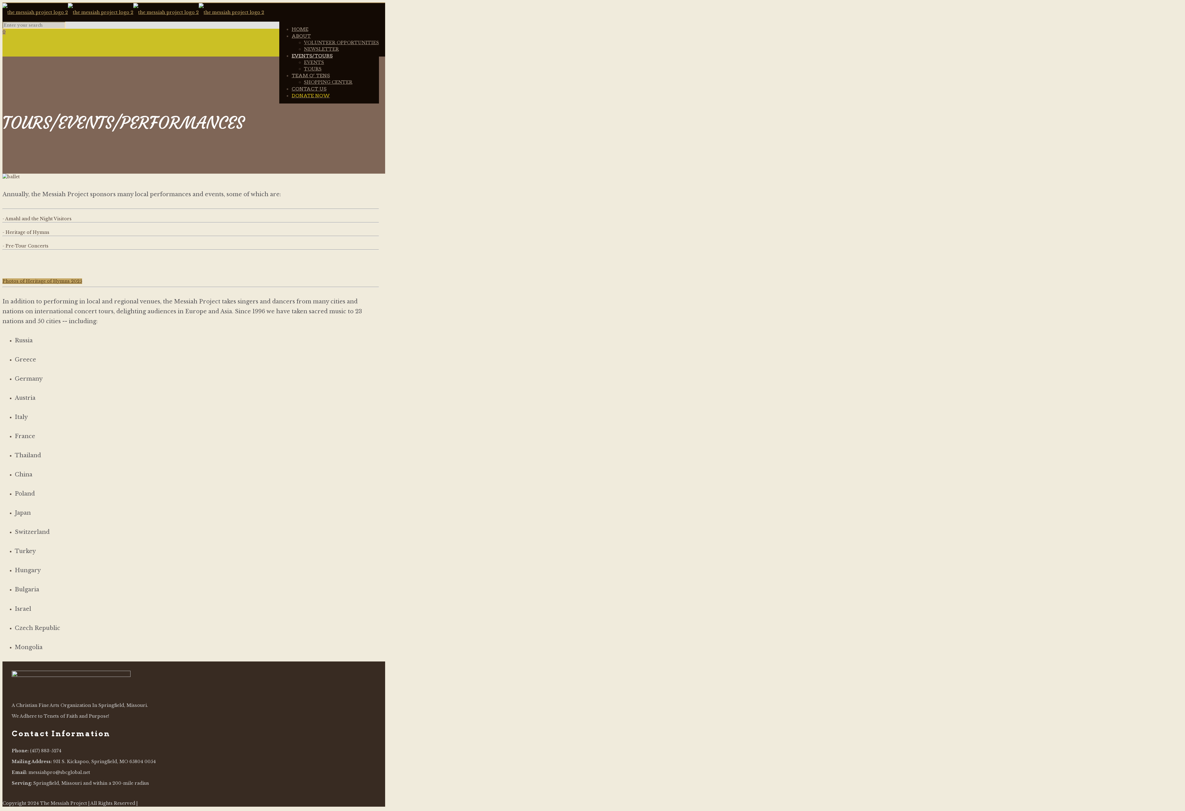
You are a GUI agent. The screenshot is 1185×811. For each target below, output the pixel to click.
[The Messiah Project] (133, 12)
